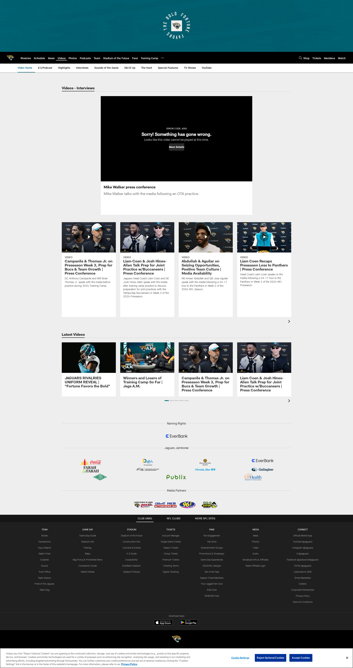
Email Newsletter (303, 577)
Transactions (44, 541)
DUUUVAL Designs (212, 565)
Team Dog (44, 589)
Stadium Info (87, 541)
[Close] (347, 658)
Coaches (44, 559)
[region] (176, 658)
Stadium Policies (131, 571)
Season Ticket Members (212, 577)
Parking (87, 547)
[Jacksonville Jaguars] (176, 639)
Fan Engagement (212, 535)
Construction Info (131, 541)
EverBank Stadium (131, 565)
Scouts (44, 565)
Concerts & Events (131, 547)
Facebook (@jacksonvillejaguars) (302, 559)
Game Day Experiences (212, 559)
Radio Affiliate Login (255, 565)
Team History (44, 577)
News (255, 535)
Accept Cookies (301, 657)
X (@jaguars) (303, 553)
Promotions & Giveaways (211, 553)
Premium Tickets (171, 559)
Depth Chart (45, 553)
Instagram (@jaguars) (302, 547)
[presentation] (289, 322)
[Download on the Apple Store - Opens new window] (163, 623)
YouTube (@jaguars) (302, 541)
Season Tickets (170, 547)
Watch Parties (88, 571)
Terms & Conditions (303, 602)
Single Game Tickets (171, 541)
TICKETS (170, 529)
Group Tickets (171, 553)
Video (255, 547)
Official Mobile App (302, 535)
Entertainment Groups (212, 547)
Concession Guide (88, 565)
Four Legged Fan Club (212, 583)
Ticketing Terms (171, 565)
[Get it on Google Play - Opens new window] (188, 624)
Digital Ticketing (171, 571)
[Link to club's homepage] (10, 57)
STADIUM (131, 529)
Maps (87, 553)
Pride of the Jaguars (44, 583)
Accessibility (131, 559)
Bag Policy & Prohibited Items (87, 559)
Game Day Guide (87, 535)
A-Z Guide (131, 553)
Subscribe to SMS (303, 571)
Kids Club (212, 589)
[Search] (300, 57)
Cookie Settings (240, 657)
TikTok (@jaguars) (302, 565)
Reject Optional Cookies (270, 657)
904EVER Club (211, 595)
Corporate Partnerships (302, 589)
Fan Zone (211, 541)
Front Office (44, 571)
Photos (255, 541)
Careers (302, 583)
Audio (255, 553)
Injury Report (44, 547)
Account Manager (170, 535)
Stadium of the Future (131, 535)
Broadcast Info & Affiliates (255, 559)
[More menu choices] (162, 57)
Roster (44, 535)
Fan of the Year (212, 571)
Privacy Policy (303, 595)
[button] (176, 147)
